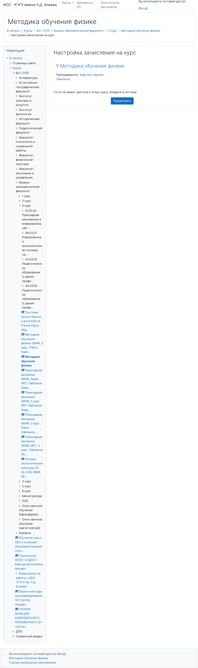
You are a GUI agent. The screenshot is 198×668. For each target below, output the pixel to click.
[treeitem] (24, 58)
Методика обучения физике (140, 30)
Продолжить (122, 101)
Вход (143, 8)
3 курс (112, 30)
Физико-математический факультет (79, 30)
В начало (13, 30)
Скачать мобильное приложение (32, 662)
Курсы (28, 30)
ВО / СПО (43, 30)
